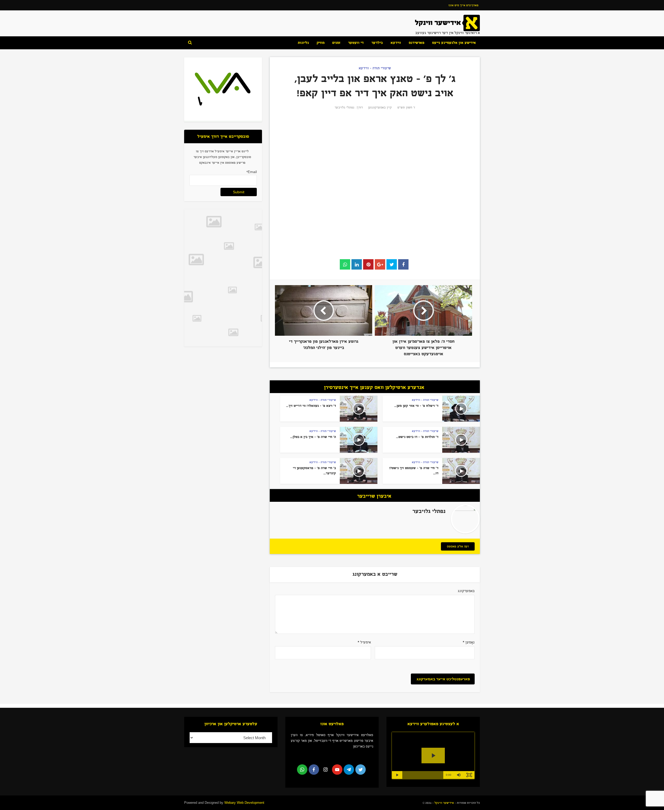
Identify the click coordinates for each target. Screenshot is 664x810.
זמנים (336, 42)
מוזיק (320, 42)
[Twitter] (360, 769)
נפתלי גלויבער (344, 107)
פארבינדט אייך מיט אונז (463, 5)
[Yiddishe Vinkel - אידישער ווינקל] (447, 22)
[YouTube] (337, 769)
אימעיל (364, 642)
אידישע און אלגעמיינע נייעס (454, 42)
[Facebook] (314, 769)
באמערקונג (466, 591)
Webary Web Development (244, 803)
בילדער (377, 42)
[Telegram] (349, 769)
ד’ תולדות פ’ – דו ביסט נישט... (417, 437)
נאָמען (469, 642)
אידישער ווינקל (444, 803)
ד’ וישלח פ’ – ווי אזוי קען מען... (416, 406)
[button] (459, 775)
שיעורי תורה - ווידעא (375, 68)
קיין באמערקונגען (380, 107)
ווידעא (396, 42)
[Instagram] (325, 769)
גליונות (303, 42)
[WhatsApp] (302, 769)
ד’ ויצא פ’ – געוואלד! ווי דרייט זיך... (311, 406)
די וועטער (356, 42)
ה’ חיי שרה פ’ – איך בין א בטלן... (313, 437)
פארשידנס (416, 42)
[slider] (422, 775)
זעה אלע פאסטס (458, 546)
